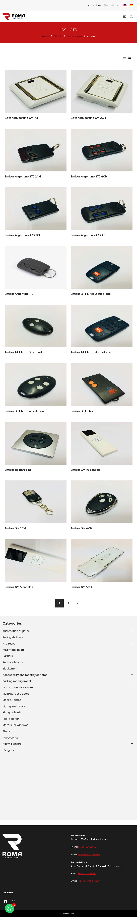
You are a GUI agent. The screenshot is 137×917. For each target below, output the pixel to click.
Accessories (74, 36)
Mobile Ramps (12, 700)
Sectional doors (13, 662)
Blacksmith (10, 668)
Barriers (8, 656)
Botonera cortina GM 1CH (22, 117)
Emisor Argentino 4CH (20, 293)
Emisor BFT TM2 (82, 411)
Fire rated (9, 644)
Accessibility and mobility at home (25, 675)
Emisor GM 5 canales (19, 587)
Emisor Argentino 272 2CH (23, 176)
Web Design (68, 913)
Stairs (6, 731)
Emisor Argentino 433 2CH (23, 235)
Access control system (18, 687)
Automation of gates (16, 631)
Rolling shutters (13, 637)
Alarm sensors (12, 744)
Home (45, 36)
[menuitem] (125, 5)
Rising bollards (12, 712)
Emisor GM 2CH (15, 528)
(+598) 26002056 (87, 846)
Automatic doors (14, 650)
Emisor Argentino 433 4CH (89, 235)
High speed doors (14, 706)
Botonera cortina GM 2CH (88, 117)
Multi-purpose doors (16, 694)
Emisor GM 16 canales (85, 469)
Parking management (17, 681)
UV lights (8, 750)
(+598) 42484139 (87, 873)
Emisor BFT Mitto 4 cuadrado (91, 352)
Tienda (57, 36)
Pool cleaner (11, 719)
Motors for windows (15, 725)
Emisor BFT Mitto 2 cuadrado (91, 293)
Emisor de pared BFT (19, 469)
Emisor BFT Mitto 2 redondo (24, 352)
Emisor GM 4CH (81, 528)
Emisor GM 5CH (81, 587)
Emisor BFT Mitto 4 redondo (24, 411)
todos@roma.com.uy (89, 854)
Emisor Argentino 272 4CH (89, 176)
